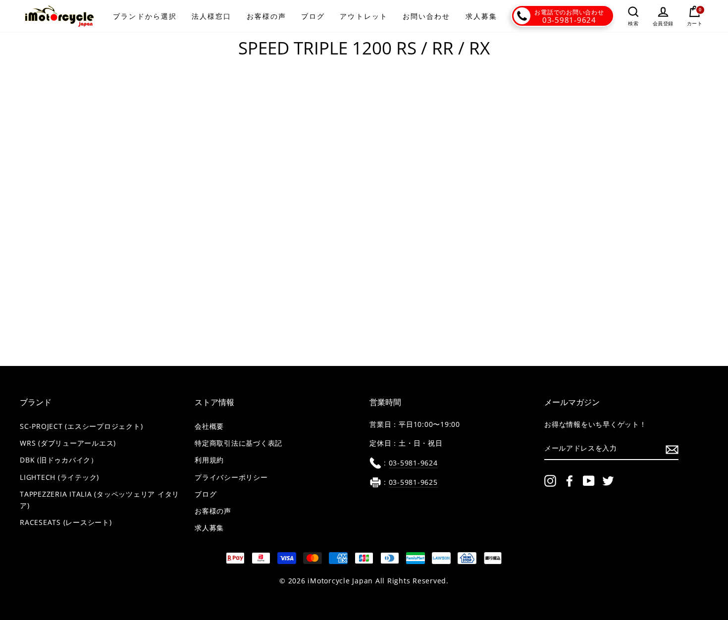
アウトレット (364, 16)
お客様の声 (267, 16)
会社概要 (209, 426)
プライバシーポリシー (231, 477)
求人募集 (481, 16)
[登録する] (672, 449)
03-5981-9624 (569, 20)
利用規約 (209, 460)
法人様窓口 (212, 16)
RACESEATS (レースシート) (66, 522)
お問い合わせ (427, 16)
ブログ (313, 16)
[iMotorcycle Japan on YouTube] (589, 481)
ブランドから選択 (145, 16)
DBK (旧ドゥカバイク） (59, 460)
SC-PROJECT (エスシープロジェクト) (81, 426)
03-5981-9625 (413, 482)
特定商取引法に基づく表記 (238, 443)
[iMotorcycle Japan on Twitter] (608, 481)
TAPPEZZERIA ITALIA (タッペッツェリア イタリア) (99, 500)
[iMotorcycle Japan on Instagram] (550, 481)
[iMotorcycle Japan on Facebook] (569, 481)
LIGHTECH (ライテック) (59, 477)
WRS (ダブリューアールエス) (68, 443)
